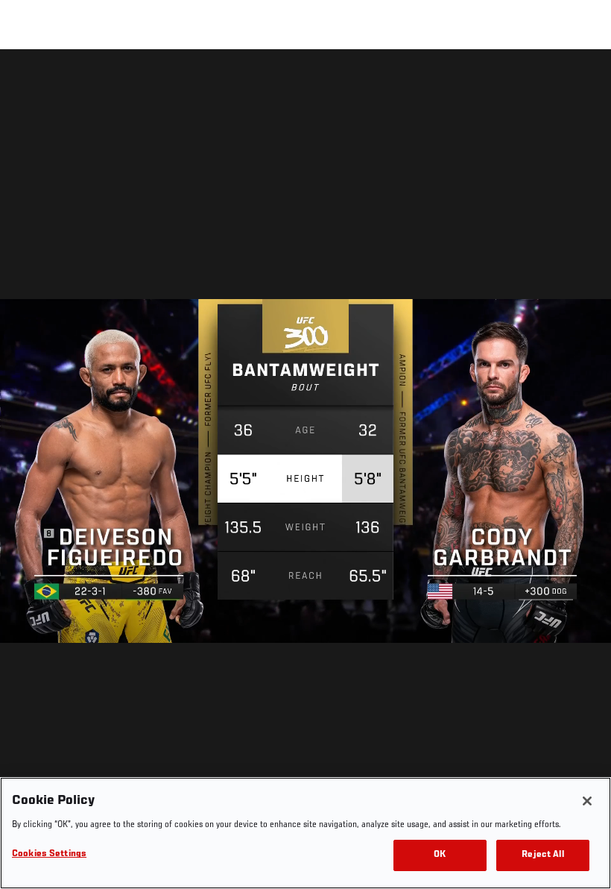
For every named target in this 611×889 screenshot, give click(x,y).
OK (440, 855)
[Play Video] (306, 472)
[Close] (587, 801)
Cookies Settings (49, 854)
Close (583, 79)
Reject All (542, 855)
